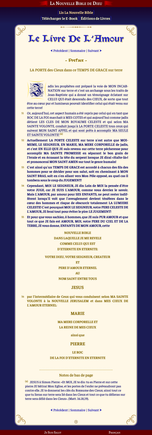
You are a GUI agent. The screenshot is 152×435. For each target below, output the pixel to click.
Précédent (59, 50)
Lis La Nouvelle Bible (76, 12)
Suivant (95, 50)
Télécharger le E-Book (60, 18)
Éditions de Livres (95, 18)
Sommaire (77, 50)
